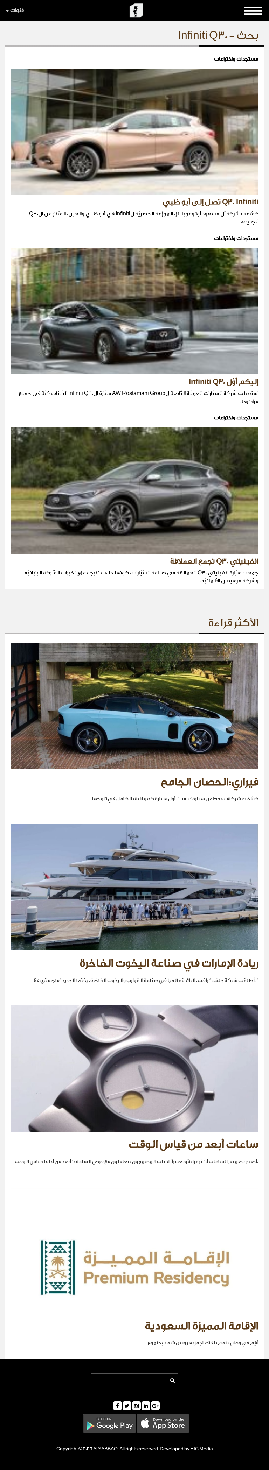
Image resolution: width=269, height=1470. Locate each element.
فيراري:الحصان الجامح (209, 782)
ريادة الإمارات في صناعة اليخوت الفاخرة (169, 963)
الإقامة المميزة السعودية (201, 1326)
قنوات (17, 10)
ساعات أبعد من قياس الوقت (193, 1145)
